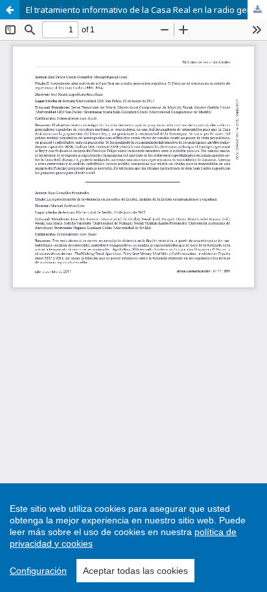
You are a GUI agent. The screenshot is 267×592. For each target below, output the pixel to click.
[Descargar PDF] (257, 9)
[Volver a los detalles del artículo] (9, 9)
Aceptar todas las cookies (135, 570)
